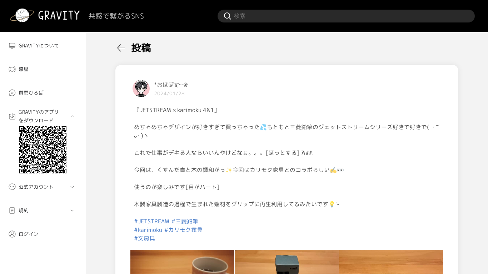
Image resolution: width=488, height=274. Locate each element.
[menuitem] (42, 46)
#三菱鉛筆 (184, 221)
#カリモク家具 (183, 230)
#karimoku (148, 230)
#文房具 (144, 238)
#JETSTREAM (151, 221)
